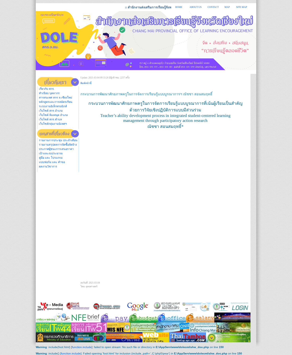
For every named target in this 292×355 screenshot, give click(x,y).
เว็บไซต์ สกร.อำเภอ (51, 110)
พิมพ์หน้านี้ (85, 83)
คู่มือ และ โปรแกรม (51, 157)
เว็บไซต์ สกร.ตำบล (50, 119)
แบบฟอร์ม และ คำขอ (52, 162)
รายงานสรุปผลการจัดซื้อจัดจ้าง (58, 144)
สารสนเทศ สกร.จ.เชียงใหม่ (55, 97)
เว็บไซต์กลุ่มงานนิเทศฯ (53, 123)
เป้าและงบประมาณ (51, 153)
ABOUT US (196, 7)
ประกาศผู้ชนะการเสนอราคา (56, 149)
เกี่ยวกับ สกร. (47, 88)
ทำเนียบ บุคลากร (49, 93)
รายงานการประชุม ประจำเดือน (58, 140)
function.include (82, 347)
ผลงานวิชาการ (48, 166)
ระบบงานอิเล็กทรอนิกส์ (53, 106)
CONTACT (213, 7)
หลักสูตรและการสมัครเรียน (55, 101)
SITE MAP (241, 7)
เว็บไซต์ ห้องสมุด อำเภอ (53, 115)
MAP (227, 7)
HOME (178, 7)
